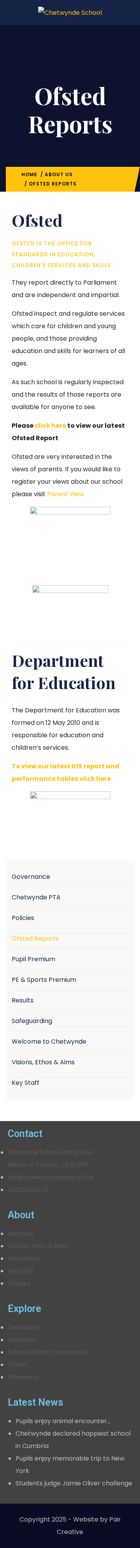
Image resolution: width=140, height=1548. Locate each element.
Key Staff (25, 1082)
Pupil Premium (33, 959)
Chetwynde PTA (36, 897)
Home (29, 174)
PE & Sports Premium (44, 979)
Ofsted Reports (35, 938)
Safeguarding (32, 1020)
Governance (31, 876)
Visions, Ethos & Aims (43, 1062)
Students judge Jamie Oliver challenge (74, 1483)
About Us (59, 174)
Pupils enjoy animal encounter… (63, 1421)
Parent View (65, 494)
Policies (23, 917)
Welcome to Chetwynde (49, 1041)
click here (50, 425)
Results (22, 1000)
